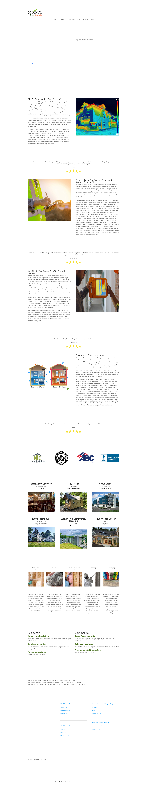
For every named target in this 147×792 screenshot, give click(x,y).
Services (62, 19)
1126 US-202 (63, 707)
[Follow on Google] (32, 739)
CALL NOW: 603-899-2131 (60, 659)
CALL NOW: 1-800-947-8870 (40, 78)
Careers (92, 19)
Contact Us (85, 19)
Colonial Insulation (65, 704)
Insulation (41, 488)
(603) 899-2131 (64, 713)
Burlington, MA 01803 (98, 729)
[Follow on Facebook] (29, 739)
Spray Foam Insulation (73, 488)
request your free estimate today (42, 71)
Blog (78, 19)
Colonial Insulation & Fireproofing (102, 704)
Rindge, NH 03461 (65, 710)
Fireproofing (108, 488)
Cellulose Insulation (37, 644)
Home (54, 19)
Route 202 (95, 710)
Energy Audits (72, 19)
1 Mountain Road (97, 726)
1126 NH (94, 707)
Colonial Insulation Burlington (101, 723)
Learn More (35, 590)
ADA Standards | (99, 759)
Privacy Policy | (109, 759)
